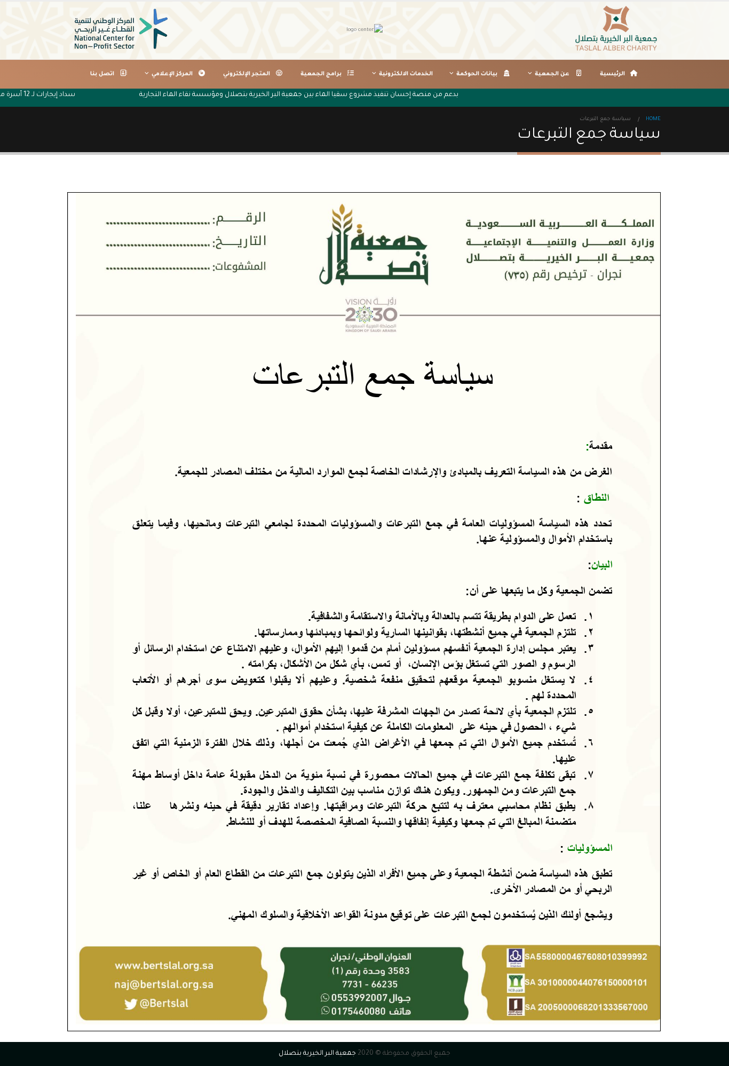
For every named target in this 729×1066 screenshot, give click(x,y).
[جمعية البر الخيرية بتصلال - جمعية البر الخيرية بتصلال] (618, 30)
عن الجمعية (552, 74)
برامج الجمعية (321, 74)
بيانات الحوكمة (476, 74)
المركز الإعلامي (172, 74)
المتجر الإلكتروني (246, 74)
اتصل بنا (102, 74)
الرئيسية (612, 74)
